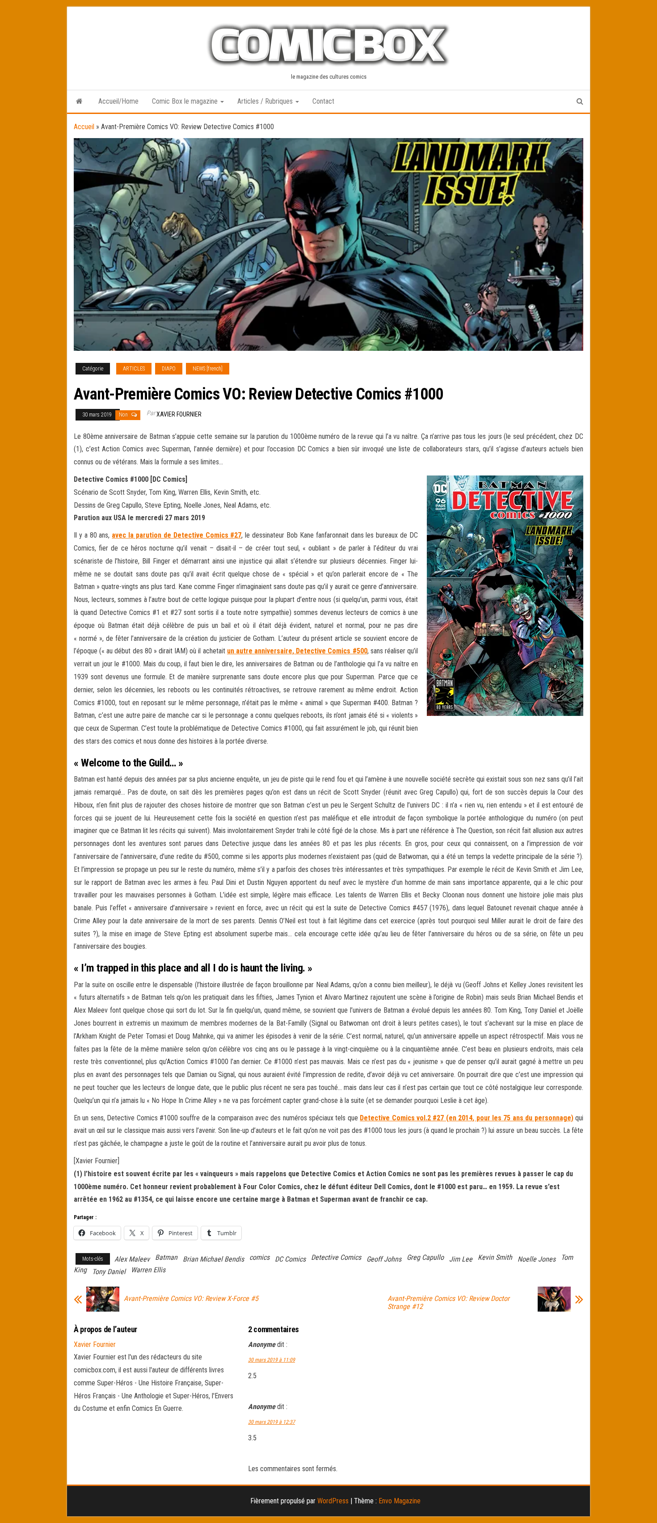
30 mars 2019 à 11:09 (271, 1360)
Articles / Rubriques (266, 101)
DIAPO (169, 369)
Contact (323, 101)
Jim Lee (460, 1259)
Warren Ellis (148, 1270)
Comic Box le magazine (185, 101)
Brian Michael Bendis (213, 1259)
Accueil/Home (118, 101)
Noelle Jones (537, 1259)
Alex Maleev (132, 1259)
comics (259, 1257)
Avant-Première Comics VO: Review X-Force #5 (191, 1299)
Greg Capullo (425, 1257)
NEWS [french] (208, 369)
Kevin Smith (495, 1257)
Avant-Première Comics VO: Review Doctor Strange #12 (448, 1303)
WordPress (333, 1501)
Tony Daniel (109, 1271)
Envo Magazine (400, 1501)
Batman (166, 1257)
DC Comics (290, 1259)
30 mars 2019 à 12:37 (271, 1422)
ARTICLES (134, 369)
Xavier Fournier (179, 414)
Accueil (84, 126)
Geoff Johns (383, 1259)
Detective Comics (336, 1257)
